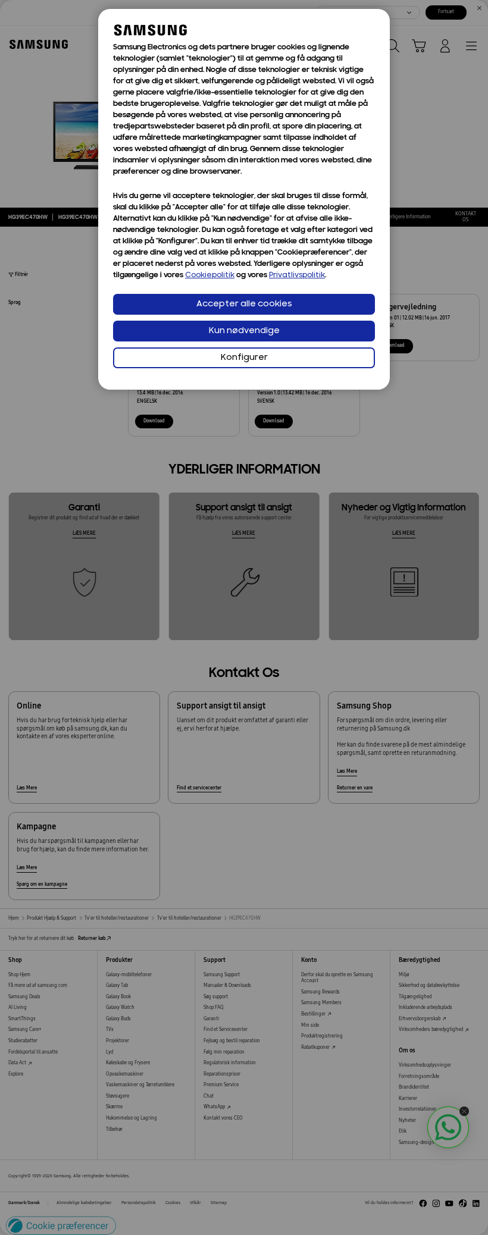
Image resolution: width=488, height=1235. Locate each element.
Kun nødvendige (244, 331)
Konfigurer (244, 357)
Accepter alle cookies (244, 304)
